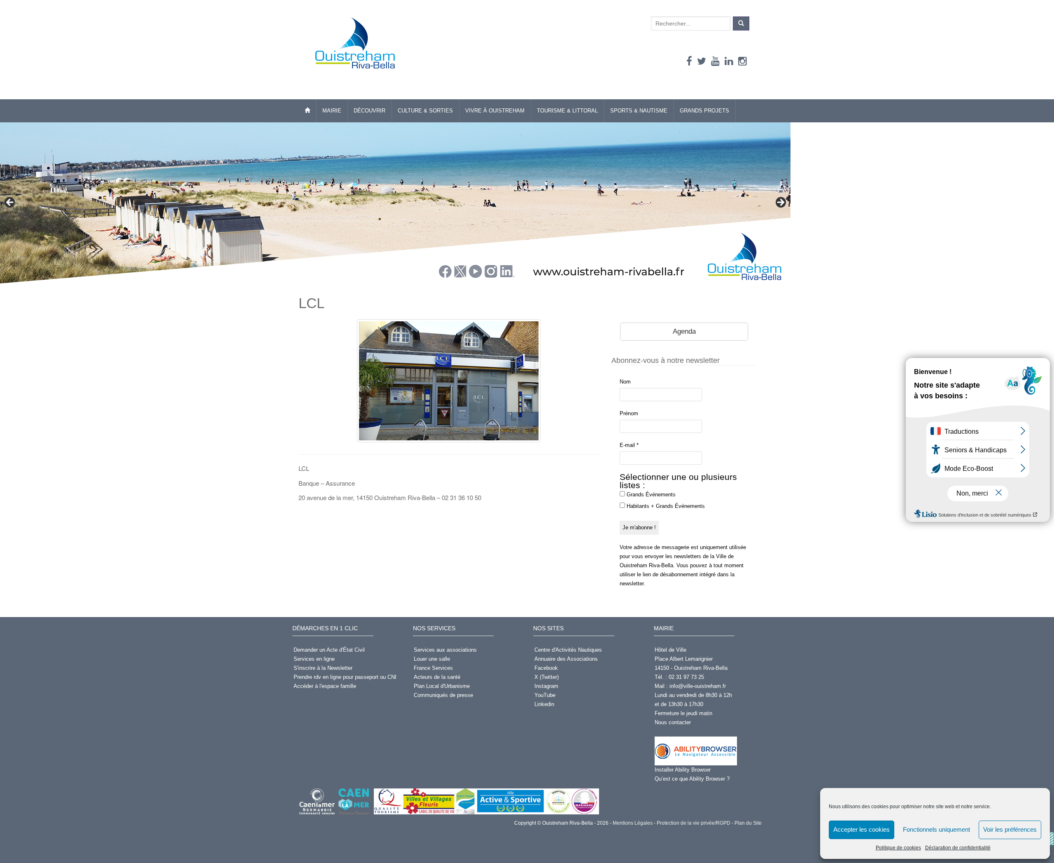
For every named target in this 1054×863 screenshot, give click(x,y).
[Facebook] (689, 61)
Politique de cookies (898, 848)
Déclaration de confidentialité (958, 848)
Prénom (629, 413)
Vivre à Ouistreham (495, 111)
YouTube (544, 695)
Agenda (684, 331)
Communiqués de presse (443, 695)
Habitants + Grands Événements (665, 506)
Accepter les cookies (861, 829)
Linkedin (544, 704)
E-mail (629, 445)
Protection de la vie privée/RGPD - (694, 823)
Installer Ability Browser (683, 770)
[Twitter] (701, 61)
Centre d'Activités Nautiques (568, 650)
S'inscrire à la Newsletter (323, 668)
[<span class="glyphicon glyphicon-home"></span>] (307, 110)
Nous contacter (673, 722)
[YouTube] (715, 61)
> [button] (780, 202)
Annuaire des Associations (566, 659)
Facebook (546, 668)
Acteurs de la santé (437, 677)
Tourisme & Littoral (567, 111)
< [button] (10, 202)
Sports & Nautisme (638, 111)
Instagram (546, 686)
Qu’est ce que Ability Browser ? (692, 779)
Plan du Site (747, 823)
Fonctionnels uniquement (936, 829)
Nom (625, 382)
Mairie (331, 111)
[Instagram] (742, 61)
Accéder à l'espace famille (325, 686)
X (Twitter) (546, 677)
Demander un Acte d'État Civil (329, 650)
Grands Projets (704, 111)
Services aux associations (445, 650)
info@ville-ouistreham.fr (697, 686)
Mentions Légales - (633, 823)
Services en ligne (314, 659)
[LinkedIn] (729, 61)
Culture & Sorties (425, 111)
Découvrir (369, 111)
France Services (433, 668)
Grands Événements (650, 494)
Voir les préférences (1010, 829)
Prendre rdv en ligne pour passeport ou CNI (345, 677)
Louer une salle (432, 659)
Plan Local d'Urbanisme (442, 686)
